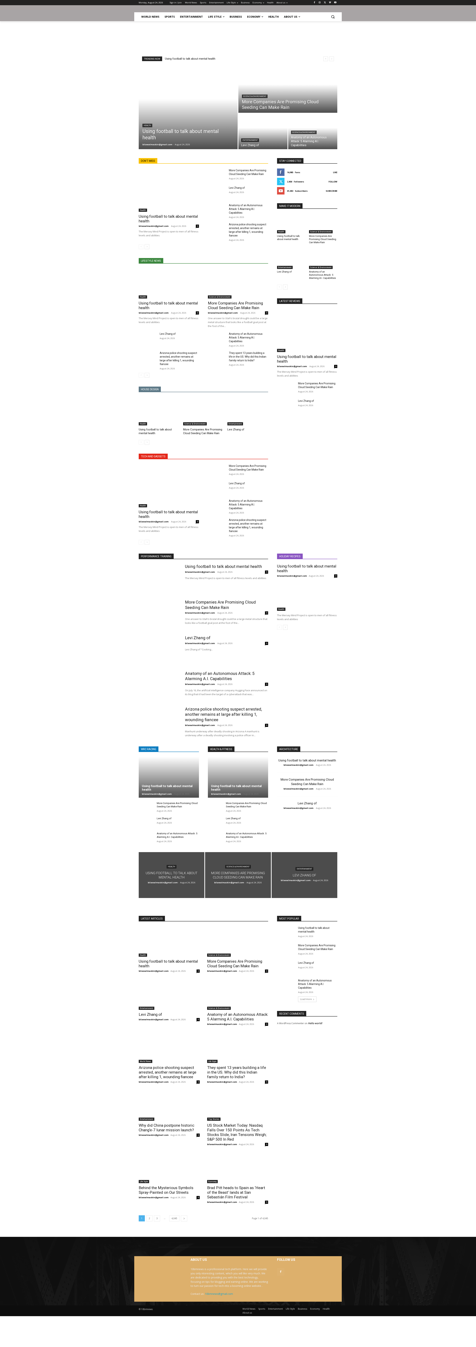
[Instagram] (320, 3)
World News (145, 1061)
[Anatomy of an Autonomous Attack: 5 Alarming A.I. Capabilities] (217, 209)
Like (335, 172)
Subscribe (331, 190)
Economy (212, 1181)
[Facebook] (314, 3)
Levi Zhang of (237, 187)
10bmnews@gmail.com (219, 1294)
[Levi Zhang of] (262, 131)
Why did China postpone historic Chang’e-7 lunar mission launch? (166, 1127)
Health (147, 125)
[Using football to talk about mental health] (188, 107)
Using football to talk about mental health (190, 58)
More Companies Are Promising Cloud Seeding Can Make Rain (235, 305)
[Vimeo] (330, 3)
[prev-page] (141, 246)
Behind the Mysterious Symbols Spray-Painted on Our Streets (166, 1190)
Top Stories (213, 1119)
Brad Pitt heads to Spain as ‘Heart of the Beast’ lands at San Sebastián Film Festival (236, 1192)
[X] (325, 3)
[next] (331, 58)
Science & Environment (254, 96)
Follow (333, 181)
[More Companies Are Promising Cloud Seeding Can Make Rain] (287, 89)
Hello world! (315, 1023)
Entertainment (250, 140)
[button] (332, 16)
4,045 (174, 1218)
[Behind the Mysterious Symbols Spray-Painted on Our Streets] (169, 1168)
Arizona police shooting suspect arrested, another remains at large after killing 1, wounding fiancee (223, 714)
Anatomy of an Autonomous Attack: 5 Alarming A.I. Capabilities (246, 209)
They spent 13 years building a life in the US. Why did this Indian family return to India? (247, 356)
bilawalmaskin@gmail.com (153, 226)
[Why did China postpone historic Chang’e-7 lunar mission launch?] (169, 1105)
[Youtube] (335, 3)
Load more (306, 999)
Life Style (212, 1061)
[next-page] (147, 246)
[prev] (325, 58)
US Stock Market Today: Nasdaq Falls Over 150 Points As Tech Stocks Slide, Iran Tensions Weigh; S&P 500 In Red (236, 1132)
